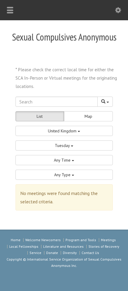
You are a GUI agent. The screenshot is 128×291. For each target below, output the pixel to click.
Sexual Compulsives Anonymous (64, 37)
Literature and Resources (63, 246)
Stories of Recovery (103, 246)
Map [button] (88, 116)
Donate (52, 252)
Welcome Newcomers (43, 240)
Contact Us (90, 252)
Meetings (108, 240)
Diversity (70, 252)
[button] (64, 131)
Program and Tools (80, 240)
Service (35, 252)
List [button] (40, 116)
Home (16, 240)
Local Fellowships (23, 246)
